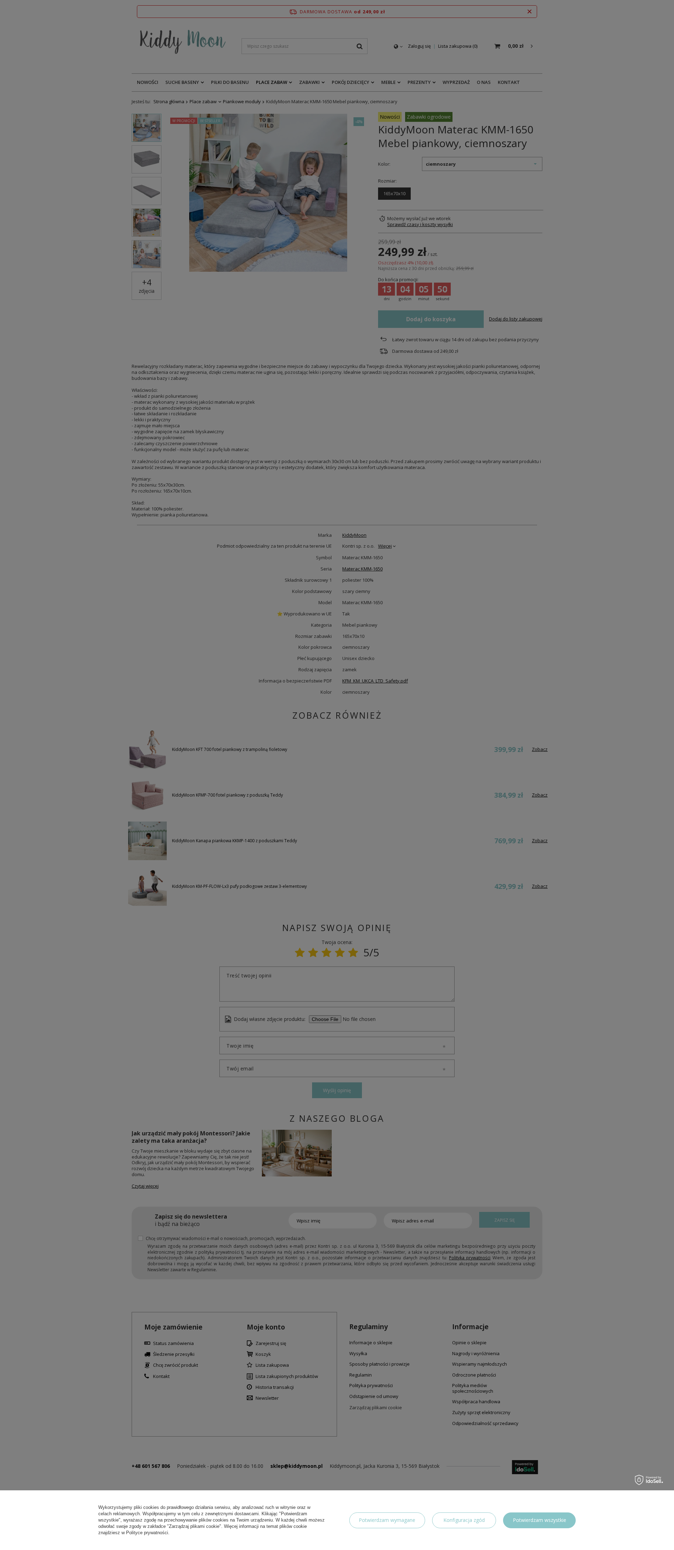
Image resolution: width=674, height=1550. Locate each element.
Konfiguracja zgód (464, 1520)
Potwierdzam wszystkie (539, 1520)
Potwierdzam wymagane (387, 1520)
